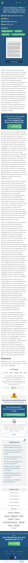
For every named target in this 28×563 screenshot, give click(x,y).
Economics (17, 525)
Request (14, 434)
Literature (18, 31)
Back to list (14, 62)
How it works (20, 551)
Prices (12, 551)
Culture (17, 519)
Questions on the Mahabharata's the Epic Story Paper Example (13, 462)
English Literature (7, 31)
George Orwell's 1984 (18, 34)
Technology (6, 34)
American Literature (14, 496)
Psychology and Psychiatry (10, 522)
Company (6, 516)
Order (6, 551)
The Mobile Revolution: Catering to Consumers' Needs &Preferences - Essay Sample (12, 475)
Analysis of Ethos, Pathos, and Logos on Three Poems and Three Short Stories (13, 452)
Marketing (21, 522)
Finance (10, 525)
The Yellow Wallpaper (14, 502)
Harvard (11, 372)
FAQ (14, 553)
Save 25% (14, 126)
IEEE (25, 372)
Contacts (8, 553)
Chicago (17, 372)
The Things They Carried (14, 505)
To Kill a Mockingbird (14, 499)
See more (14, 508)
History (21, 516)
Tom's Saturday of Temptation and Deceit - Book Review (12, 480)
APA (3, 372)
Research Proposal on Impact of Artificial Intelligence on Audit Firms (12, 446)
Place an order (14, 543)
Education (11, 519)
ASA (21, 372)
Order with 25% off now (14, 414)
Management (14, 516)
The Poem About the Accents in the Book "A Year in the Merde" (13, 457)
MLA (6, 372)
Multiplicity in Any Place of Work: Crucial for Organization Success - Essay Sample (12, 468)
